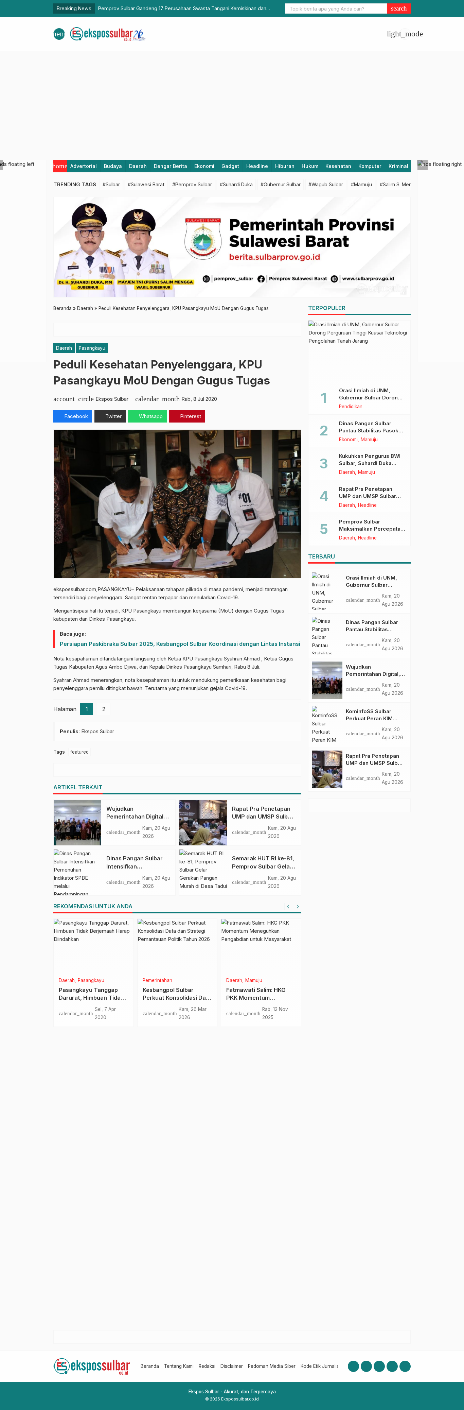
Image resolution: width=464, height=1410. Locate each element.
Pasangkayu (92, 348)
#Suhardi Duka (236, 184)
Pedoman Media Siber (272, 1366)
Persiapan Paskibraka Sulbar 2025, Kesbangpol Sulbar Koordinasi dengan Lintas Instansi (180, 643)
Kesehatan (338, 166)
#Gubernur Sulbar (281, 184)
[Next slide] (297, 906)
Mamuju (170, 980)
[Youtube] (379, 1366)
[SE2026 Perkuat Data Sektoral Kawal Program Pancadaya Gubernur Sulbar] (261, 946)
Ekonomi (204, 166)
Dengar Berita (170, 166)
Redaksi (207, 1366)
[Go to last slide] (288, 906)
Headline (257, 166)
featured (79, 752)
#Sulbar (111, 184)
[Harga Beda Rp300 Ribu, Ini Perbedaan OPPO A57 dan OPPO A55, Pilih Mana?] (93, 946)
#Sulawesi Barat (146, 184)
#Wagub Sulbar (325, 184)
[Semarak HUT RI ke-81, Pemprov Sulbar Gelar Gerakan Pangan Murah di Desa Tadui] (203, 872)
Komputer (369, 166)
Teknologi (69, 980)
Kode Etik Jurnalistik (322, 1366)
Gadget (230, 166)
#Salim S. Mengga (400, 184)
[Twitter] (392, 1366)
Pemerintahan (263, 980)
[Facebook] (353, 1366)
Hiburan (285, 166)
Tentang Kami (179, 1366)
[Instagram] (366, 1366)
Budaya (113, 166)
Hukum (310, 166)
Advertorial (83, 166)
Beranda (150, 1366)
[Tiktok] (405, 1366)
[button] (399, 8)
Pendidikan (350, 407)
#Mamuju (361, 184)
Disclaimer (231, 1366)
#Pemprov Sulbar (192, 184)
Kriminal (398, 166)
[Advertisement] (232, 102)
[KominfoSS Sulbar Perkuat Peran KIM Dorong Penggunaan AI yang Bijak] (327, 724)
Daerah (138, 166)
